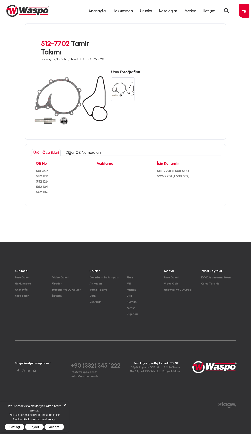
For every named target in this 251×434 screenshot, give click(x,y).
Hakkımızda (123, 10)
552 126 (42, 181)
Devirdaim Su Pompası (104, 277)
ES (244, 40)
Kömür (131, 308)
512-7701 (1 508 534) (173, 171)
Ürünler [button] (146, 10)
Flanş (130, 277)
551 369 (42, 171)
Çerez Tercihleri (211, 283)
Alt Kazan (95, 283)
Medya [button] (190, 10)
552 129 (42, 176)
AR (244, 33)
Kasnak (131, 289)
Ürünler (57, 283)
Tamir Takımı (98, 289)
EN (244, 19)
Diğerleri (132, 314)
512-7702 (98, 59)
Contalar (95, 302)
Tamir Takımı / (81, 59)
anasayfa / (49, 59)
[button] (226, 10)
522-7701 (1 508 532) (173, 176)
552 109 (42, 187)
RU (244, 47)
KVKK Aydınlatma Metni (216, 277)
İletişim (209, 10)
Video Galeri (60, 277)
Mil (129, 283)
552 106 (42, 192)
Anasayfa (97, 10)
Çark (92, 295)
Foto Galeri (22, 277)
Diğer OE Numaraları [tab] (83, 152)
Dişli (129, 295)
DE (244, 26)
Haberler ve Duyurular (66, 289)
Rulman (131, 302)
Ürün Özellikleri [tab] (46, 152)
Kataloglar (168, 10)
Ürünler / (63, 59)
